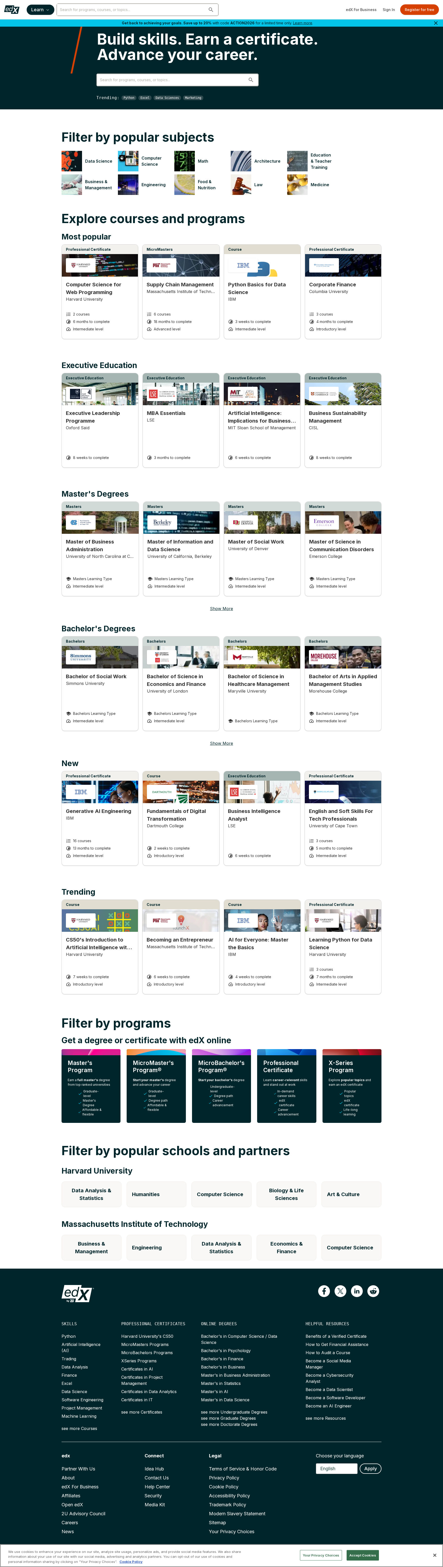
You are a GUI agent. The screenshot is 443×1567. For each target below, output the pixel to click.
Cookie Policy (223, 1486)
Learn (37, 9)
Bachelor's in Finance (222, 1358)
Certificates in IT (137, 1399)
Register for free (419, 9)
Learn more (302, 23)
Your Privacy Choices (231, 1531)
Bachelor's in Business (223, 1367)
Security (153, 1495)
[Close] (434, 1555)
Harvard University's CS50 (147, 1336)
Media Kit (155, 1504)
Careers (70, 1522)
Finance (69, 1375)
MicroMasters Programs (145, 1344)
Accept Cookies (362, 1555)
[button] (211, 10)
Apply (370, 1468)
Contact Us (157, 1477)
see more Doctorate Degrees (229, 1424)
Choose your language (340, 1455)
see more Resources (326, 1418)
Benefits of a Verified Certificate (336, 1336)
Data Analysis (75, 1367)
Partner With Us (78, 1468)
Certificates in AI (137, 1369)
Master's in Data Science (225, 1399)
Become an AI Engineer (329, 1405)
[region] (221, 1555)
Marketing (193, 98)
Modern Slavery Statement (237, 1513)
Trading (69, 1358)
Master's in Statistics (221, 1383)
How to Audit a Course (328, 1352)
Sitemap (217, 1522)
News (68, 1531)
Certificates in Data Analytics (149, 1391)
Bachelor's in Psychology (226, 1350)
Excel (144, 98)
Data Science (74, 1391)
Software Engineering (82, 1399)
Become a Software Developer (336, 1397)
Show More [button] (221, 608)
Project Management (82, 1408)
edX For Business (361, 9)
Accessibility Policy (229, 1495)
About (68, 1477)
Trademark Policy (227, 1504)
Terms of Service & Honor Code (243, 1468)
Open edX (72, 1504)
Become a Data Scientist (329, 1389)
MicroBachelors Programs (147, 1352)
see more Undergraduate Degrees (234, 1412)
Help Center (157, 1486)
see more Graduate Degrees (228, 1418)
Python (129, 98)
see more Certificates (141, 1412)
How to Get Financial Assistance (337, 1344)
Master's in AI (214, 1391)
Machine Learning (79, 1416)
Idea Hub (154, 1468)
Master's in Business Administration (235, 1375)
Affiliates (71, 1495)
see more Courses (79, 1428)
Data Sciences (167, 98)
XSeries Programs (139, 1360)
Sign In (389, 9)
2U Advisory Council (83, 1513)
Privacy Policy (224, 1477)
